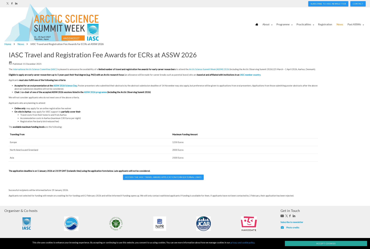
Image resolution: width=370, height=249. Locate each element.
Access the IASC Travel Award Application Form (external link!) (163, 177)
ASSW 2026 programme (95, 92)
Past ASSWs (354, 24)
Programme (283, 24)
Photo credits (292, 227)
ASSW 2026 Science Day (65, 85)
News (339, 24)
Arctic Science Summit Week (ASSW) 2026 (209, 69)
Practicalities (303, 24)
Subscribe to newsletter (292, 222)
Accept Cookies (325, 243)
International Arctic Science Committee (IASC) (35, 69)
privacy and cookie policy (242, 242)
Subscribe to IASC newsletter (328, 3)
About (266, 24)
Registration (325, 24)
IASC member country (250, 74)
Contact (358, 3)
